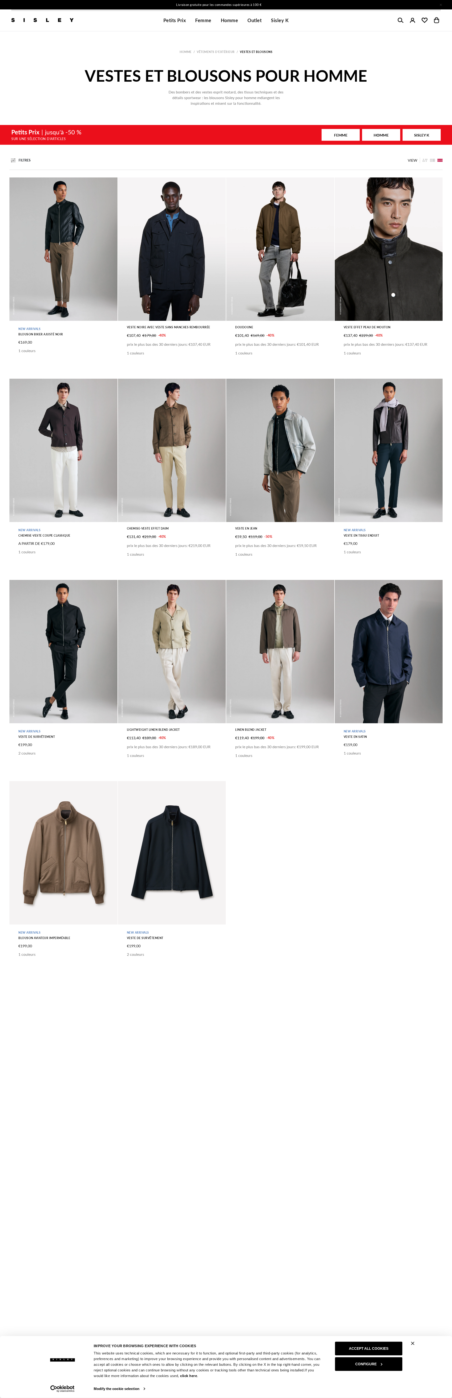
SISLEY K (421, 135)
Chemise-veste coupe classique (44, 535)
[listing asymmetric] (425, 160)
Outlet (254, 20)
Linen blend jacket (250, 729)
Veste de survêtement (36, 737)
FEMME (340, 135)
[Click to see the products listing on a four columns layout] (432, 160)
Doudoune (244, 327)
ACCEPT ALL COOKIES (368, 1348)
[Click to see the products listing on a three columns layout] (440, 160)
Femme (203, 20)
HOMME (381, 135)
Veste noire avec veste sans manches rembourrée (168, 327)
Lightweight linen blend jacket (153, 729)
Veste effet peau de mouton (367, 327)
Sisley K (280, 20)
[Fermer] (440, 4)
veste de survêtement (145, 938)
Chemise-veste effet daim (148, 528)
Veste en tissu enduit (361, 535)
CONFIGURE (366, 1364)
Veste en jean (246, 528)
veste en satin (355, 737)
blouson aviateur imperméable (44, 938)
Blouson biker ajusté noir (40, 334)
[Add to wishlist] (17, 183)
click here (188, 1376)
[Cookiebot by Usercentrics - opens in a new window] (62, 1388)
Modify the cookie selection (116, 1389)
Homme (229, 20)
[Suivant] (288, 4)
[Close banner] (412, 1343)
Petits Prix (174, 20)
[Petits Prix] (226, 135)
